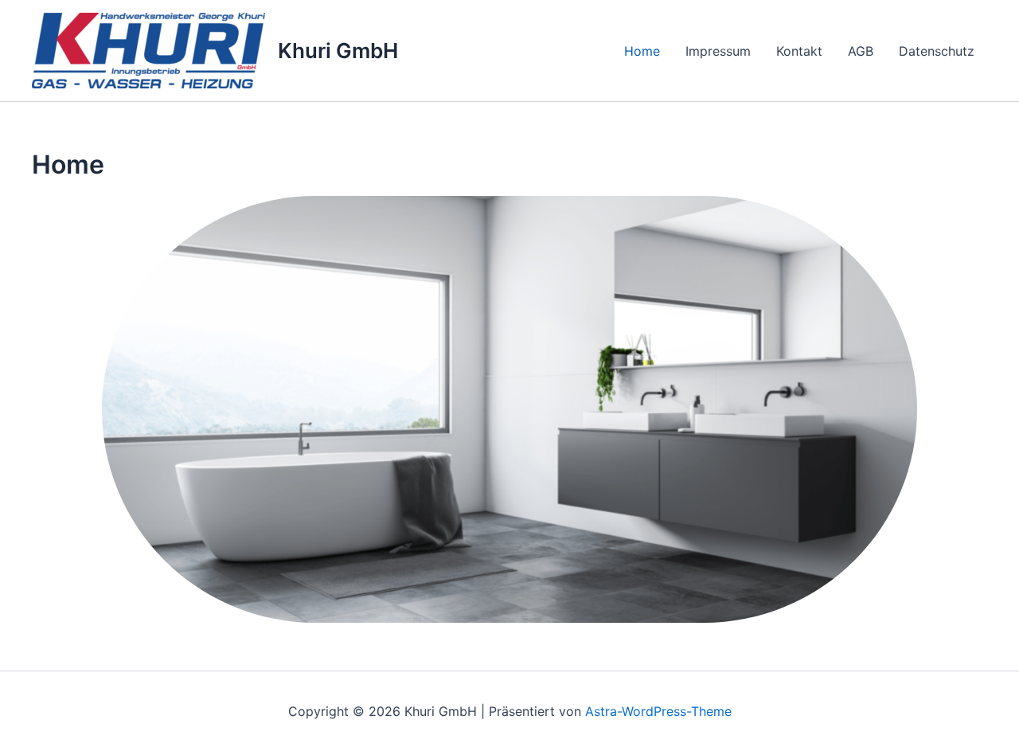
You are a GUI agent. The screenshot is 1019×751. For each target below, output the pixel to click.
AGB (860, 51)
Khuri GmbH (338, 50)
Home (642, 51)
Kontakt (799, 51)
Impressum (718, 51)
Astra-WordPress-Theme (658, 711)
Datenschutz (936, 51)
